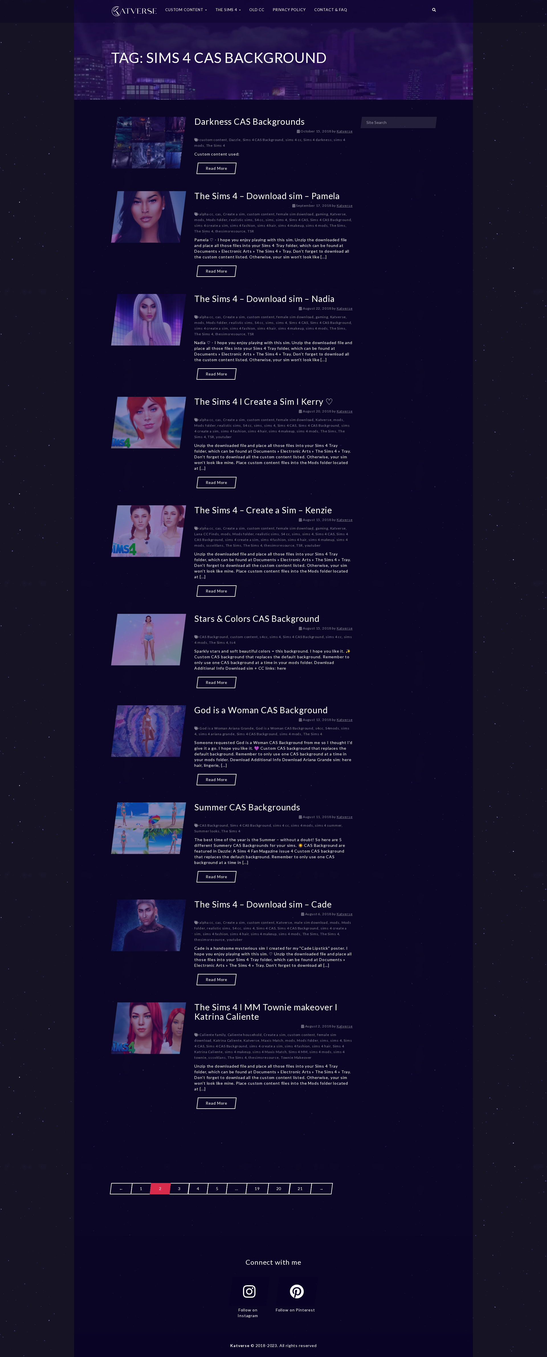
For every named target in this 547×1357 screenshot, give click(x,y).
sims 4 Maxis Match (269, 1052)
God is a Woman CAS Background (261, 710)
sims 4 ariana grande (217, 734)
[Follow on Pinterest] (296, 1291)
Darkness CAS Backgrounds (249, 121)
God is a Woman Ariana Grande (226, 728)
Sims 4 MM (298, 1052)
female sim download (295, 214)
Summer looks (206, 831)
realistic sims (241, 220)
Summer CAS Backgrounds (247, 807)
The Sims (338, 225)
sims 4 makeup (291, 225)
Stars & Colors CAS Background (256, 618)
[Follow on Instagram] (249, 1291)
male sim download (311, 922)
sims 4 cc (293, 140)
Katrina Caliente (227, 1040)
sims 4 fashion (242, 225)
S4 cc (259, 220)
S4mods (332, 728)
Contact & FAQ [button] (330, 9)
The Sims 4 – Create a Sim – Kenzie (263, 510)
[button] (434, 11)
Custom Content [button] (185, 9)
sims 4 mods (317, 225)
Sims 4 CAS (298, 220)
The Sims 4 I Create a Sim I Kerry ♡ (263, 401)
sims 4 (281, 220)
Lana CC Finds (206, 534)
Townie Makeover (296, 1057)
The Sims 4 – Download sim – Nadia (264, 298)
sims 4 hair (266, 225)
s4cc (264, 637)
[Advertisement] (232, 1135)
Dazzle (235, 140)
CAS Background (213, 637)
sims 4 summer (328, 825)
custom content (213, 140)
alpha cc (206, 214)
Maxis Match (272, 1040)
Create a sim (234, 214)
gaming (322, 214)
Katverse (345, 131)
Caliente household (245, 1035)
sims (270, 220)
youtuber (224, 437)
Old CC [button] (256, 9)
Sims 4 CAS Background (263, 140)
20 (278, 1188)
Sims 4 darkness (317, 140)
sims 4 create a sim (211, 225)
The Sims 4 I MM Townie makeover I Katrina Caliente (266, 1011)
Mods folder (216, 220)
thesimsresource (230, 231)
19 (257, 1188)
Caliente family (212, 1035)
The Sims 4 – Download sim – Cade (263, 904)
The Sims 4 (215, 145)
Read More (216, 168)
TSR (251, 231)
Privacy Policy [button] (289, 9)
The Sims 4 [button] (226, 9)
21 (300, 1188)
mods (199, 220)
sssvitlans (215, 545)
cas (218, 214)
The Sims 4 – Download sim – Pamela (267, 196)
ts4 (233, 642)
